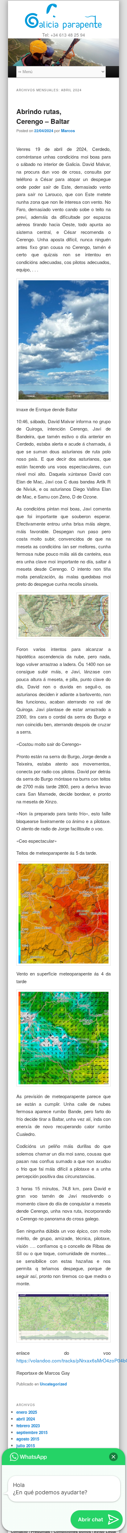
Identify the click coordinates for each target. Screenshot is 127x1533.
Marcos (68, 130)
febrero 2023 (28, 1426)
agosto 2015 (27, 1439)
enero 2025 (26, 1412)
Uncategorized (53, 1384)
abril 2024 (25, 1419)
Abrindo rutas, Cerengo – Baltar (42, 116)
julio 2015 (25, 1445)
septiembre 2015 (31, 1432)
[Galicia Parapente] (63, 16)
